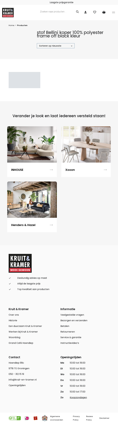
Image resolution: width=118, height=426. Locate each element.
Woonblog (14, 337)
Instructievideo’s (69, 343)
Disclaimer (104, 418)
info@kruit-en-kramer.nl (23, 379)
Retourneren (67, 331)
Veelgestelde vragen (72, 314)
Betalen (64, 326)
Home (11, 25)
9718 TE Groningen (19, 368)
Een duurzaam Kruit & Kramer (25, 326)
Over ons (14, 314)
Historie (13, 320)
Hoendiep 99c (16, 362)
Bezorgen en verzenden (73, 320)
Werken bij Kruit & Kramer (23, 331)
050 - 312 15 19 (16, 374)
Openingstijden (17, 385)
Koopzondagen (78, 397)
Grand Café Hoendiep (21, 343)
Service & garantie (70, 337)
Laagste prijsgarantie (61, 2)
